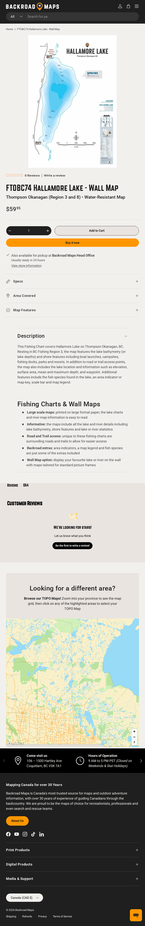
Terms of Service (62, 916)
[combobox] (72, 16)
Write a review (54, 175)
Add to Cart (96, 230)
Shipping (11, 916)
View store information (26, 265)
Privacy (42, 916)
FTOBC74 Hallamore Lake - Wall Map (38, 29)
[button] (128, 6)
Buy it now (72, 243)
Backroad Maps (24, 909)
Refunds (27, 916)
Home (9, 29)
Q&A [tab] (26, 485)
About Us (17, 821)
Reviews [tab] (12, 485)
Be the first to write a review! (73, 545)
